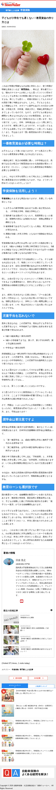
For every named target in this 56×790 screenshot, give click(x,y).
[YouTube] (21, 601)
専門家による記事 (26, 669)
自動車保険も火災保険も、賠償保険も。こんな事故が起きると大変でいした (18, 678)
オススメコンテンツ (15, 685)
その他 (16, 622)
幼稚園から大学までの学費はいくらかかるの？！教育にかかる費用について (38, 678)
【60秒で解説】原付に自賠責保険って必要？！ (34, 629)
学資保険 (15, 669)
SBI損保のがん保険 (27, 617)
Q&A (16, 633)
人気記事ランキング (41, 686)
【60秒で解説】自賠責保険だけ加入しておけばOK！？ (36, 640)
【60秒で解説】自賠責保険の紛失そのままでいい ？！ (36, 650)
